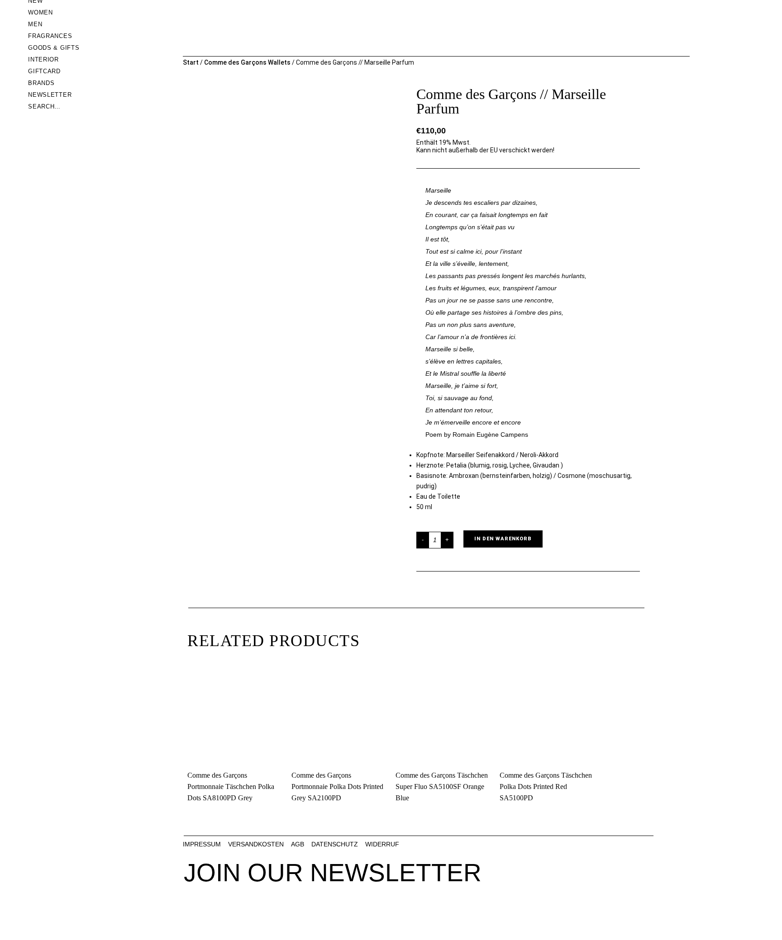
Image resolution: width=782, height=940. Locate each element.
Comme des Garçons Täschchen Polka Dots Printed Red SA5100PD (546, 786)
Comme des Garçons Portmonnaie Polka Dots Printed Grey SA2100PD (337, 786)
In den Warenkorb (503, 539)
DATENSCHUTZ (334, 844)
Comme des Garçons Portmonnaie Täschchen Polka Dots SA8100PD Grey (230, 786)
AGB (297, 844)
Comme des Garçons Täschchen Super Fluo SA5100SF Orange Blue (442, 786)
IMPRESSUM (202, 844)
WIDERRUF (382, 844)
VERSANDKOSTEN (256, 844)
